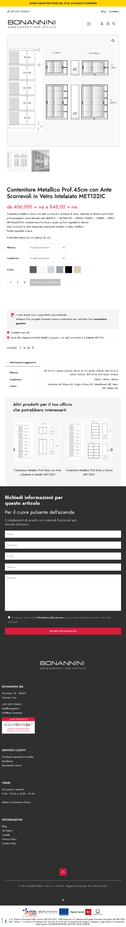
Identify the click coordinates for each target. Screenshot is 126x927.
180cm (114, 379)
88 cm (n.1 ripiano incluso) (58, 371)
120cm (97, 379)
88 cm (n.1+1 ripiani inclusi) (88, 371)
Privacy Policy (9, 839)
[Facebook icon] (63, 900)
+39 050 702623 (19, 11)
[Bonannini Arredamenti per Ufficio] (32, 24)
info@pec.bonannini (12, 713)
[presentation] (14, 449)
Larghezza (13, 258)
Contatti (6, 835)
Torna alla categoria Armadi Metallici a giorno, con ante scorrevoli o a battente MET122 (57, 337)
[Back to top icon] (63, 872)
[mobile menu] (89, 24)
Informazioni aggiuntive (23, 362)
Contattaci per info (20, 332)
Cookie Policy (9, 843)
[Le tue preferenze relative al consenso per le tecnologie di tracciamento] (6, 921)
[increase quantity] (24, 282)
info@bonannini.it (10, 708)
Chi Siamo (7, 830)
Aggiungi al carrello (45, 282)
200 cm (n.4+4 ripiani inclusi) (102, 374)
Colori (10, 269)
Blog (103, 11)
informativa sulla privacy (49, 617)
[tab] (23, 362)
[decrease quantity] (10, 282)
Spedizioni (7, 761)
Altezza (11, 247)
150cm (106, 379)
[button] (113, 40)
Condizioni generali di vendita (17, 757)
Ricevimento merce (12, 765)
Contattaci (114, 11)
